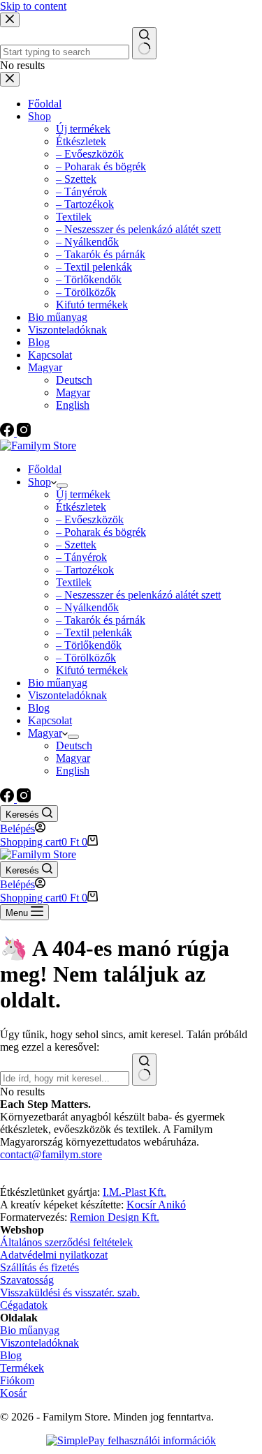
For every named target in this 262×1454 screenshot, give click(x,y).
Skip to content (33, 6)
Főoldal (44, 469)
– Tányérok (81, 557)
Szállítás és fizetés (39, 1267)
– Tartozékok (85, 570)
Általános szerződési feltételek (66, 1242)
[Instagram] (24, 798)
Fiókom (17, 1380)
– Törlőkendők (89, 645)
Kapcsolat (50, 720)
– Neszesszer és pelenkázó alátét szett (138, 595)
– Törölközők (86, 658)
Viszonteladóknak (67, 695)
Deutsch (74, 745)
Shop (39, 482)
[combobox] (64, 1078)
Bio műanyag (57, 683)
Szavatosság (27, 1280)
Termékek (22, 1368)
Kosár (13, 1393)
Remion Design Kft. (114, 1217)
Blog (39, 708)
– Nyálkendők (87, 607)
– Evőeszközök (90, 519)
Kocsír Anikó (156, 1205)
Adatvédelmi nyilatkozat (54, 1255)
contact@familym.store (51, 1154)
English (72, 771)
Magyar (45, 733)
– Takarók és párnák (100, 620)
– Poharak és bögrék (101, 532)
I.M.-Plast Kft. (134, 1192)
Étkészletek (81, 507)
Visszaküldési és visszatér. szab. (70, 1292)
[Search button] (144, 1070)
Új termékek (83, 494)
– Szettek (76, 544)
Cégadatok (24, 1305)
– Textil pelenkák (94, 632)
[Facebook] (8, 798)
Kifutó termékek (92, 670)
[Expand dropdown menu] (62, 486)
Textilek (74, 582)
